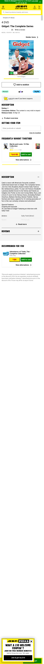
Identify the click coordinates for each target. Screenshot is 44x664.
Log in (10, 99)
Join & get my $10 (18, 658)
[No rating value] (6, 30)
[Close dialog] (31, 641)
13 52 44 (23, 3)
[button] (7, 7)
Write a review (20, 30)
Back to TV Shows (9, 18)
